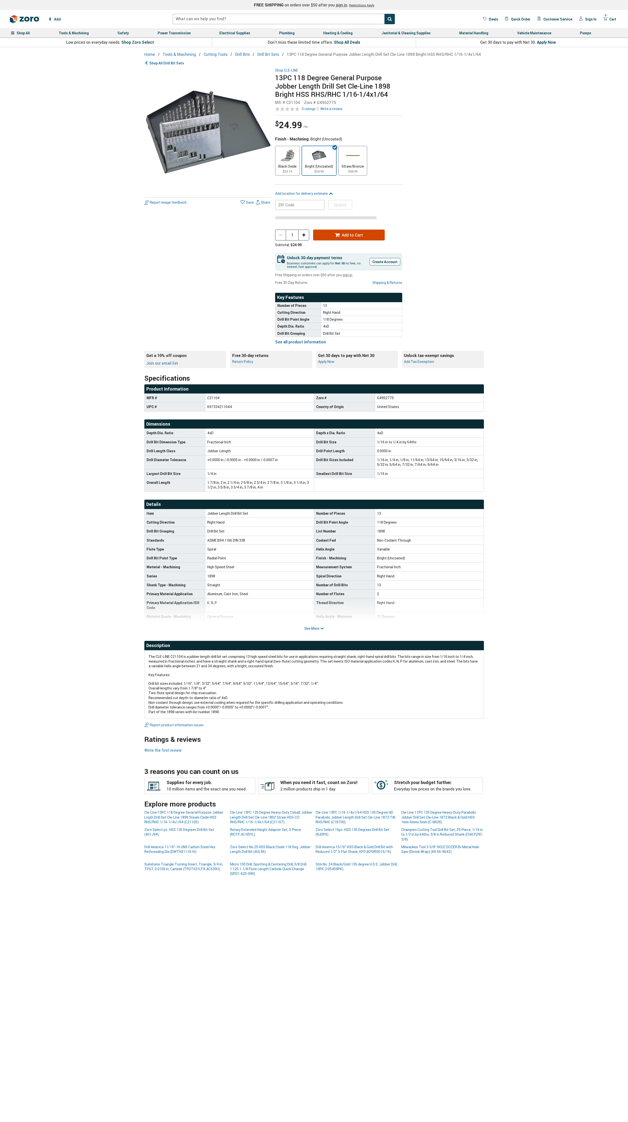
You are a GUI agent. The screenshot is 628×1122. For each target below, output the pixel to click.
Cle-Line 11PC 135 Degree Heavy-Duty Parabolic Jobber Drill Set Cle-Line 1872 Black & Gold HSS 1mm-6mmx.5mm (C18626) (438, 817)
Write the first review (163, 750)
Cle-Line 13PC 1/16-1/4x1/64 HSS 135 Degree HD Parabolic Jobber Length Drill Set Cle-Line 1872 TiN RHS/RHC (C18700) (355, 817)
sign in (341, 5)
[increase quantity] (303, 235)
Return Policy (242, 361)
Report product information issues (177, 725)
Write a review (331, 108)
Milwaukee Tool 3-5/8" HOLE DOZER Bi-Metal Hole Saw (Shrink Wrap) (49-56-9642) (440, 849)
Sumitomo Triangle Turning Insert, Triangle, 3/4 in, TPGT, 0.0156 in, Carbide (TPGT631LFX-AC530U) (183, 866)
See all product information (300, 342)
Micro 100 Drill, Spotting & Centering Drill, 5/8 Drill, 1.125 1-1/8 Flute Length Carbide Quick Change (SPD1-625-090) (268, 869)
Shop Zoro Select (137, 42)
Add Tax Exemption (419, 361)
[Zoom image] (207, 132)
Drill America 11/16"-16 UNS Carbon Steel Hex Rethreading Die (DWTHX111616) (179, 849)
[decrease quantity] (280, 235)
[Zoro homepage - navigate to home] (24, 19)
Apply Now (546, 42)
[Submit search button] (389, 19)
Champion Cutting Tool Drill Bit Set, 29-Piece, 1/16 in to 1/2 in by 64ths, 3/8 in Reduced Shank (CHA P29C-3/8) (442, 834)
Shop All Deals (347, 42)
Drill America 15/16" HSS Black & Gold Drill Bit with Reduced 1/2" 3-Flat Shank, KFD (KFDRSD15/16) (354, 849)
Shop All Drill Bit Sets (166, 63)
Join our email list (162, 363)
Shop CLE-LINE (286, 70)
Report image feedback (168, 202)
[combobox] (284, 19)
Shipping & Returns (387, 282)
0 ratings (309, 108)
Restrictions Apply (361, 5)
